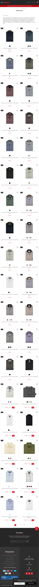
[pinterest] (32, 573)
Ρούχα (20, 8)
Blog (7, 557)
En (27, 2)
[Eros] (7, 2)
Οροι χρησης (11, 557)
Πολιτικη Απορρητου (10, 565)
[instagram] (29, 573)
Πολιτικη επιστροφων (9, 561)
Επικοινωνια (14, 555)
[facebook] (27, 573)
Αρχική (13, 8)
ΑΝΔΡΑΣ (17, 8)
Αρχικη (4, 555)
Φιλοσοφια (8, 555)
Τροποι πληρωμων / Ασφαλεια (10, 563)
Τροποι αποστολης (10, 559)
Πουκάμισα (25, 8)
